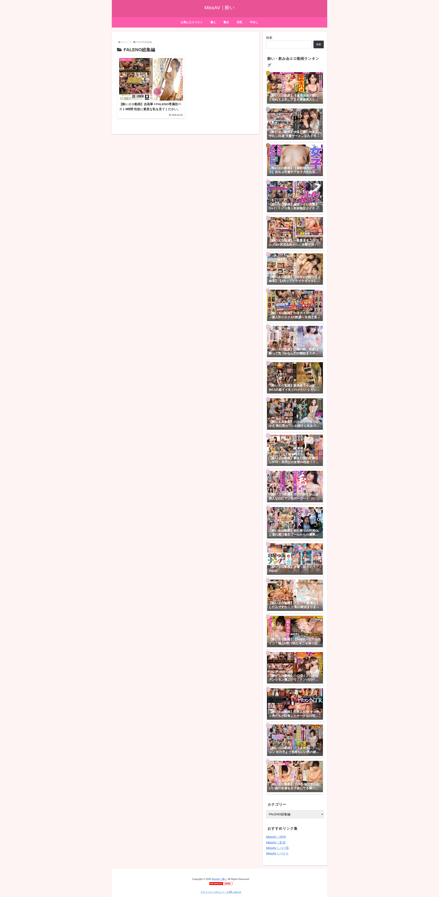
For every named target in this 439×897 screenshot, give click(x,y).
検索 (269, 37)
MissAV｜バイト (277, 853)
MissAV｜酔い (219, 879)
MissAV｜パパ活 (277, 848)
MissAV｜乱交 (276, 842)
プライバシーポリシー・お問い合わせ (220, 892)
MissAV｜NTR (276, 837)
